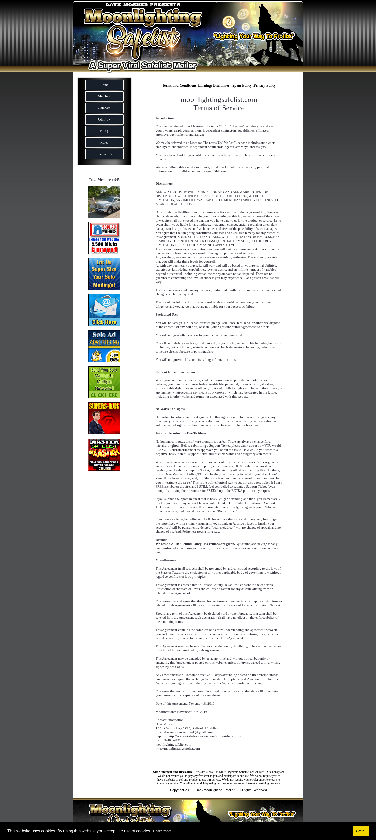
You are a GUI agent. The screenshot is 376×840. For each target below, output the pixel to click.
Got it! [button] (361, 831)
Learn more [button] (162, 831)
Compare (104, 108)
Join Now (104, 119)
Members (104, 96)
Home (104, 85)
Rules (104, 142)
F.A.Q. (104, 131)
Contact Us (104, 154)
